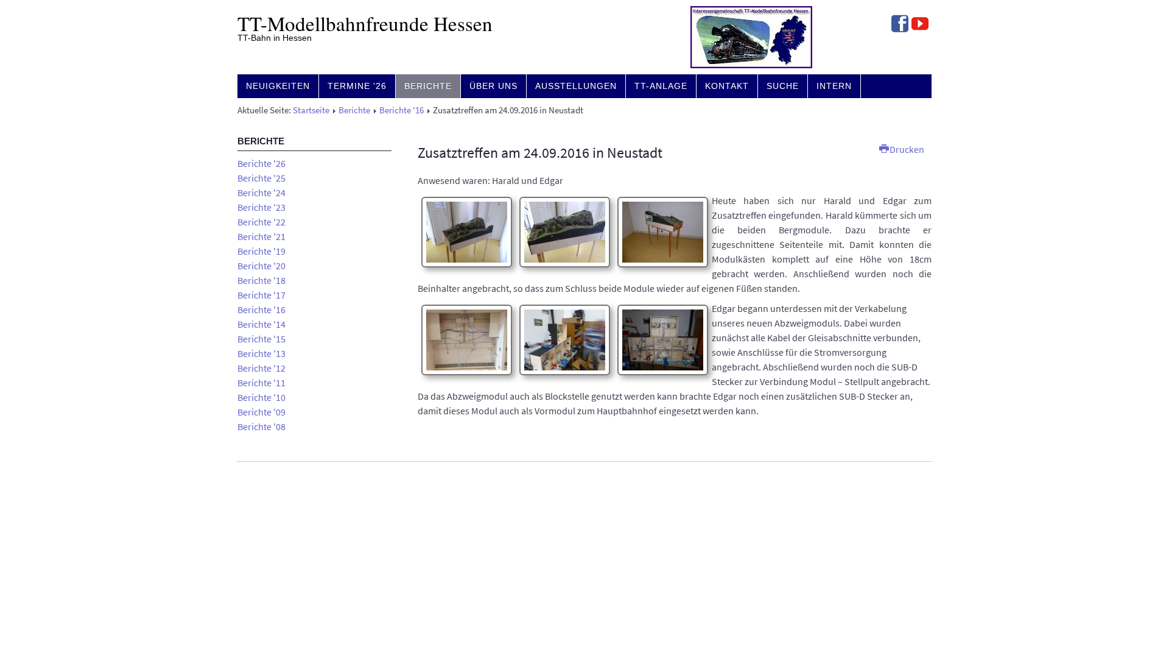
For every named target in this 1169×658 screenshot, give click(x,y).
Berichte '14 (261, 324)
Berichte (428, 86)
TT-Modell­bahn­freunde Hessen (365, 23)
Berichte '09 (261, 412)
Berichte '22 (261, 222)
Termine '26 (357, 86)
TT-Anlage (660, 86)
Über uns (493, 86)
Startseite (311, 110)
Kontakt (727, 86)
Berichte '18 (261, 280)
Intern (834, 86)
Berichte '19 (261, 251)
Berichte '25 (261, 178)
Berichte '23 (261, 207)
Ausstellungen (576, 86)
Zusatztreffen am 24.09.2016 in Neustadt (540, 152)
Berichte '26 (261, 163)
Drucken (906, 149)
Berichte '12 (261, 368)
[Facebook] (899, 25)
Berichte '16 (401, 110)
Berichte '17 (261, 295)
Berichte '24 (261, 192)
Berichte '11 (261, 383)
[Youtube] (920, 25)
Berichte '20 (261, 266)
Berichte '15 (261, 339)
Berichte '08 (261, 426)
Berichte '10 (261, 397)
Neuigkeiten (278, 86)
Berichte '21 (261, 236)
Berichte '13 (261, 353)
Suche (783, 86)
